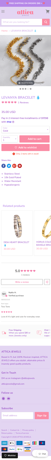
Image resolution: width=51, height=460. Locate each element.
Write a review (22, 282)
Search (4, 430)
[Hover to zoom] (25, 60)
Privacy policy (28, 430)
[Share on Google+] (14, 166)
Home (4, 31)
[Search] (46, 22)
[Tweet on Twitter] (9, 166)
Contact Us (14, 430)
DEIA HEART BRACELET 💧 (16, 244)
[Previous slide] (3, 59)
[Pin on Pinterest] (20, 166)
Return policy (6, 433)
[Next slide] (48, 59)
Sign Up (41, 415)
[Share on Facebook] (3, 166)
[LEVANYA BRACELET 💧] (20, 89)
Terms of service (22, 433)
